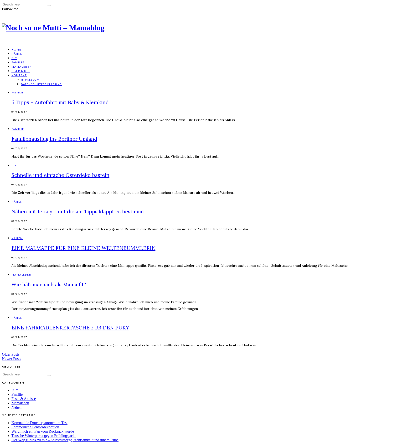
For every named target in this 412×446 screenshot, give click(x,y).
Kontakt (19, 75)
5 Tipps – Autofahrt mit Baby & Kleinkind (60, 102)
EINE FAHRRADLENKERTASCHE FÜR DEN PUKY (70, 327)
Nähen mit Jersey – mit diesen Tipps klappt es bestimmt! (78, 211)
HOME (16, 49)
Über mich (20, 70)
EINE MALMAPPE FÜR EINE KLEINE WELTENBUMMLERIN (83, 248)
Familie (17, 62)
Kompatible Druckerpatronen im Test (39, 423)
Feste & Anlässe (23, 399)
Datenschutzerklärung (41, 84)
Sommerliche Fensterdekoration (35, 427)
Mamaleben (21, 66)
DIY (14, 58)
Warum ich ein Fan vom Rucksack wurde (42, 431)
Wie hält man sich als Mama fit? (48, 284)
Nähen (17, 53)
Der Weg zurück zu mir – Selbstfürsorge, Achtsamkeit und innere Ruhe (64, 440)
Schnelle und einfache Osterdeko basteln (60, 175)
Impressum (30, 79)
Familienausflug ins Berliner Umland (54, 139)
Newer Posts (11, 359)
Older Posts (10, 354)
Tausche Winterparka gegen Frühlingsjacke (43, 436)
